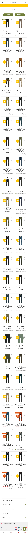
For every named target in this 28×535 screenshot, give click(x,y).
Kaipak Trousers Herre (20, 367)
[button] (3, 533)
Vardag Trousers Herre (20, 386)
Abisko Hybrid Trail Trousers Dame (20, 31)
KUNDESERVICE (6, 504)
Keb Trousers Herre (20, 71)
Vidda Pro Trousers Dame (20, 287)
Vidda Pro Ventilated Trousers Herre (20, 307)
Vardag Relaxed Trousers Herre (20, 90)
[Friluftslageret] (13, 2)
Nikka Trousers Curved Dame (20, 485)
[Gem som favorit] (12, 20)
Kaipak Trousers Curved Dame (20, 445)
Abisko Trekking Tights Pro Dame (20, 405)
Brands (11, 10)
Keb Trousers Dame (20, 249)
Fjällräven (16, 10)
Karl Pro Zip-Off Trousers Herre (7, 71)
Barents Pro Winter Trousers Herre (20, 110)
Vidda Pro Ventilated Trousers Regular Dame (20, 425)
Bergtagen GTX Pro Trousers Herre (7, 130)
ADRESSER (5, 513)
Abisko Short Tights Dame (7, 346)
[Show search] (25, 2)
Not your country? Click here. (8, 523)
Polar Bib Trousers (7, 190)
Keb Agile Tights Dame (7, 90)
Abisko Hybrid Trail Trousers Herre (7, 51)
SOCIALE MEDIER (6, 517)
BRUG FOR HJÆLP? (7, 500)
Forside (7, 10)
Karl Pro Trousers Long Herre (20, 210)
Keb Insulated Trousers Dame (7, 31)
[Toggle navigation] (3, 2)
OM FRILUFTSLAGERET (8, 509)
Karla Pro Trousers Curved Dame (7, 485)
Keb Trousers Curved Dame (20, 229)
